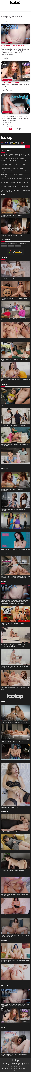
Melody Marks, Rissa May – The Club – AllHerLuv (11, 235)
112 (18, 128)
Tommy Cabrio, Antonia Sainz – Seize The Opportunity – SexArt (15, 722)
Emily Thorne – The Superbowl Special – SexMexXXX (12, 158)
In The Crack (22, 243)
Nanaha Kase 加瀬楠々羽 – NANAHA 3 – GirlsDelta (12, 831)
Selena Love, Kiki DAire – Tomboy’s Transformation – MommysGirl (12, 216)
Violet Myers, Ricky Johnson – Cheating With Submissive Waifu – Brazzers (15, 360)
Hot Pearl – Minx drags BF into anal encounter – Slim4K (13, 168)
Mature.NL (21, 45)
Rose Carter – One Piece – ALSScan (9, 760)
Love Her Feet (11, 245)
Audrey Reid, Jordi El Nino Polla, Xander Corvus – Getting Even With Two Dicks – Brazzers (15, 339)
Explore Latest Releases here (15, 1066)
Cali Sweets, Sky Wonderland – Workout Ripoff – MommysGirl (14, 529)
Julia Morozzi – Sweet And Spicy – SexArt (10, 807)
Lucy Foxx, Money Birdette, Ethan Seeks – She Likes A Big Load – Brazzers (15, 319)
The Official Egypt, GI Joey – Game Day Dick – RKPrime (13, 425)
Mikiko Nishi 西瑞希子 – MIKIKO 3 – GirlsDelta (11, 851)
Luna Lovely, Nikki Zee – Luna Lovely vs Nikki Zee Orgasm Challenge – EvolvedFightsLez (14, 1055)
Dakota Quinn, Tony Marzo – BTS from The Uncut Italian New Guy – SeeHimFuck (14, 645)
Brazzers (16, 243)
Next (20, 129)
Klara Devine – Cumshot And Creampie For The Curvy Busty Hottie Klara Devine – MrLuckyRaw (14, 915)
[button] (15, 252)
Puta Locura (18, 245)
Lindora (3, 82)
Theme (20, 1068)
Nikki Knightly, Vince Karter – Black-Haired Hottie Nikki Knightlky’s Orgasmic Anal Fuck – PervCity (13, 981)
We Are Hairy (4, 245)
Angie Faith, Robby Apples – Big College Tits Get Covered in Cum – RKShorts (15, 406)
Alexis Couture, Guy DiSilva (9, 45)
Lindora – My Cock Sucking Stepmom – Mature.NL (15, 84)
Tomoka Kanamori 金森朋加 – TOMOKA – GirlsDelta (12, 870)
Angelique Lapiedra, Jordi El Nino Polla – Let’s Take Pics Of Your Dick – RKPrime (15, 445)
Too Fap (3, 47)
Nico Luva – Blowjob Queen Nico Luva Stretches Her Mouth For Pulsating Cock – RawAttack (15, 936)
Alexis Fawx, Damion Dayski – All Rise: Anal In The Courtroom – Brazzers (15, 299)
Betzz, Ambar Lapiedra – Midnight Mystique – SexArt (12, 741)
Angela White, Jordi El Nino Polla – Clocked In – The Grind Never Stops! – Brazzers (15, 380)
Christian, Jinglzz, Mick (8, 114)
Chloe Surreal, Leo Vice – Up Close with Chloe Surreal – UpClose (15, 549)
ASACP (12, 1070)
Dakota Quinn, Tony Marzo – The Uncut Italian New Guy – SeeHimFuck (15, 667)
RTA (28, 1068)
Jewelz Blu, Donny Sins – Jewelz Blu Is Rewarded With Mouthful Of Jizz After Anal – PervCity (15, 961)
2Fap (3, 54)
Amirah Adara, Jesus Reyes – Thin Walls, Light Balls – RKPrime (15, 464)
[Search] (28, 9)
